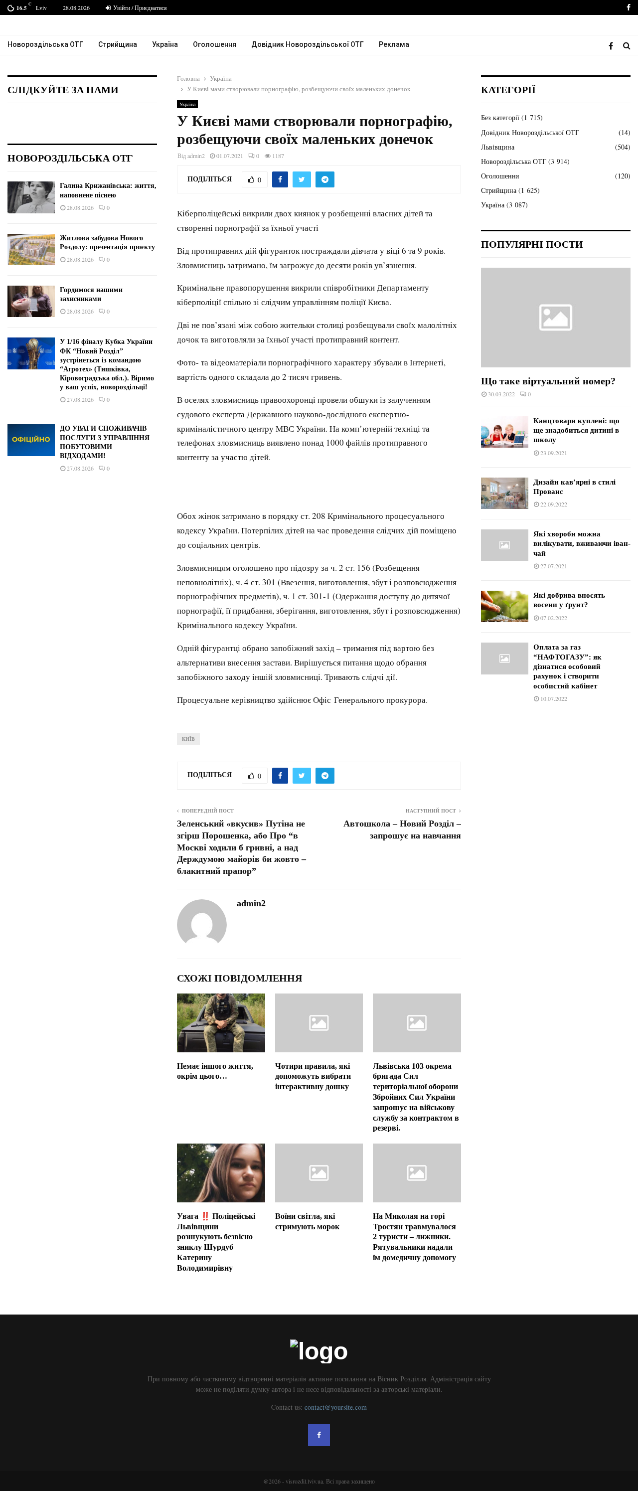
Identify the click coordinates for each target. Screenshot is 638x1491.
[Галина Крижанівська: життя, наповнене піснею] (31, 197)
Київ (188, 738)
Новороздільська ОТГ (45, 44)
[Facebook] (613, 45)
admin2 (196, 156)
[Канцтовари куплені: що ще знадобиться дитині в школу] (504, 432)
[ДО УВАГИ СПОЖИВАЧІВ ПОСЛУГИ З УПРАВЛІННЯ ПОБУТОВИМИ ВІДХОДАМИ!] (31, 440)
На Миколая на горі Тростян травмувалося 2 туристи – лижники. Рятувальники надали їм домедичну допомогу (414, 1237)
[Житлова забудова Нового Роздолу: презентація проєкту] (31, 249)
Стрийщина (117, 44)
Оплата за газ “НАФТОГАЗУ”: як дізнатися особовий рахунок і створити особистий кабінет (567, 666)
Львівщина (497, 147)
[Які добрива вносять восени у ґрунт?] (504, 606)
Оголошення (214, 44)
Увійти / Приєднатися (139, 7)
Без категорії (500, 117)
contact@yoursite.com (336, 1407)
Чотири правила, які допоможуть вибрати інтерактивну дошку (313, 1076)
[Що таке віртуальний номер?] (556, 317)
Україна (165, 44)
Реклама (394, 44)
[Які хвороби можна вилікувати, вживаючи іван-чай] (504, 545)
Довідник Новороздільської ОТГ (307, 44)
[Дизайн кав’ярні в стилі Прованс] (504, 493)
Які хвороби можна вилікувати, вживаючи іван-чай (582, 543)
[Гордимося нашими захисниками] (31, 301)
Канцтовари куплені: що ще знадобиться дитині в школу (576, 430)
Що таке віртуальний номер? (548, 380)
